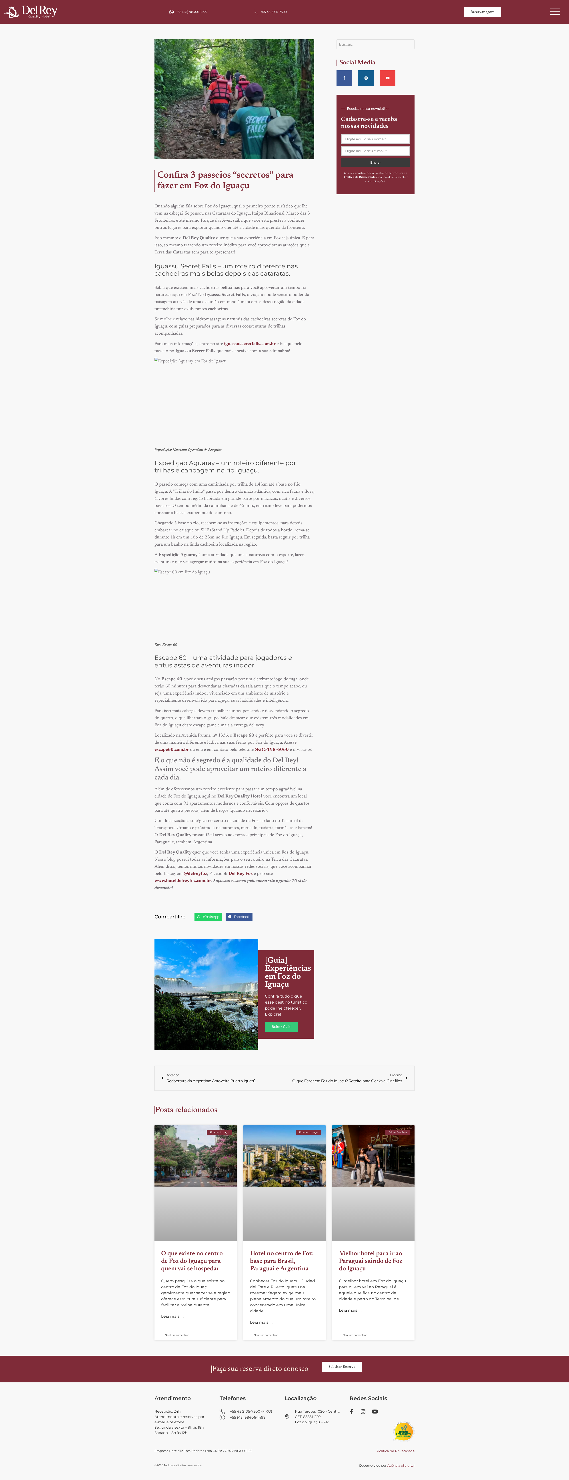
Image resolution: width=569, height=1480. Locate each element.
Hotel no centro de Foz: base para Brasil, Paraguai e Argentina (282, 1261)
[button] (208, 917)
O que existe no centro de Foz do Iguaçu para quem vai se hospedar (192, 1261)
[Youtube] (387, 78)
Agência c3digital (401, 1466)
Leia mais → (172, 1316)
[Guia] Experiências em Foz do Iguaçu (288, 973)
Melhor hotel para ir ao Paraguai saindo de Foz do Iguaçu (370, 1261)
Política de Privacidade (396, 1451)
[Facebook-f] (344, 78)
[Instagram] (366, 78)
